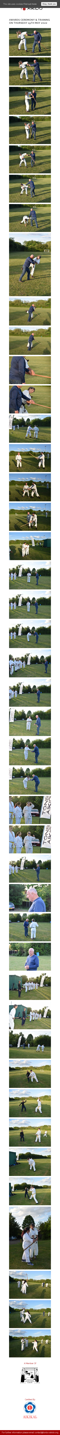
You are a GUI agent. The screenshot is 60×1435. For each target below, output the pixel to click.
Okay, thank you (49, 4)
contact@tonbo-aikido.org (46, 1432)
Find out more (30, 4)
